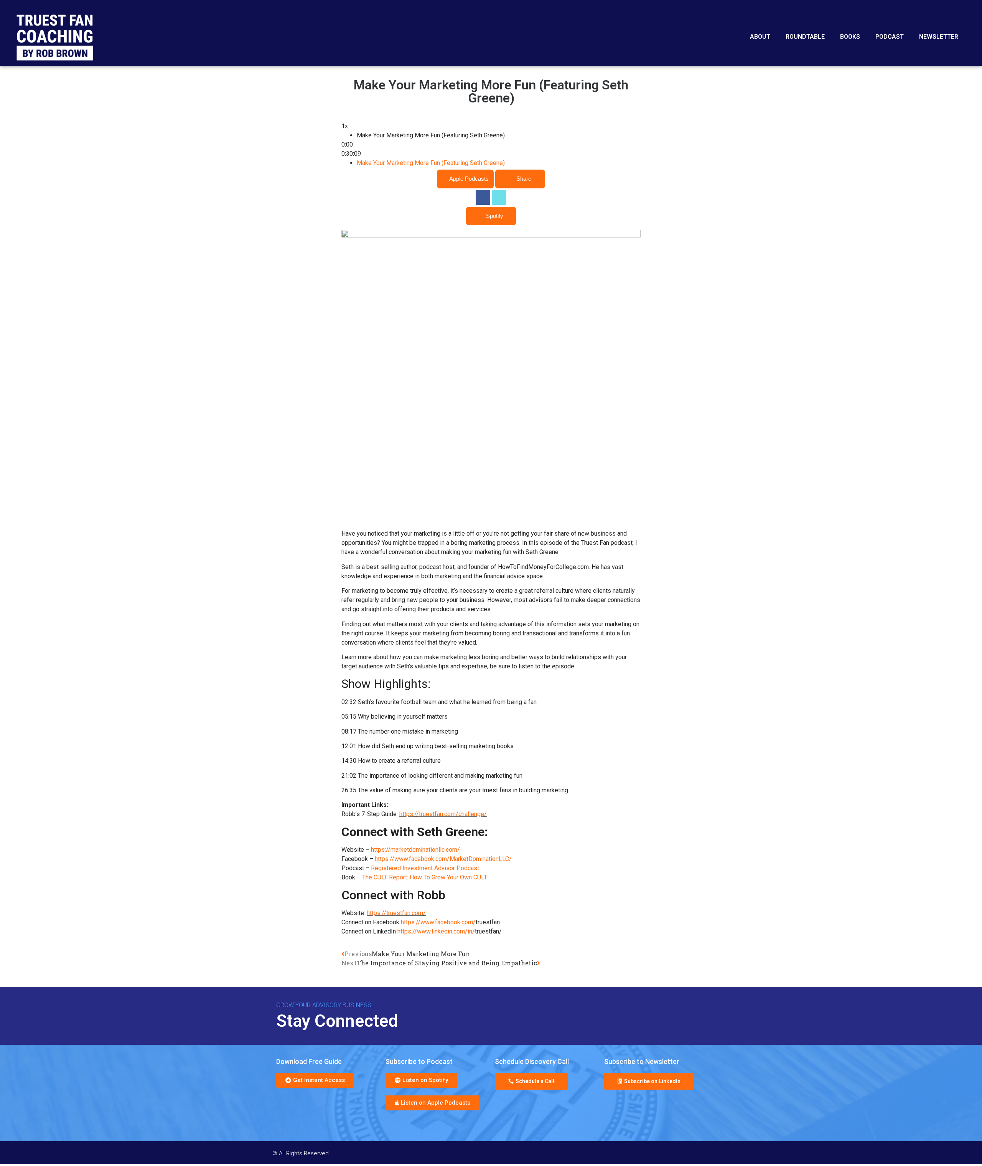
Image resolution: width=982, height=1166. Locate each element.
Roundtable (805, 36)
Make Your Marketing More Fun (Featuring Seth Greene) (431, 163)
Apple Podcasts (469, 179)
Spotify (494, 216)
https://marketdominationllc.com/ (415, 850)
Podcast (889, 36)
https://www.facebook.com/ (438, 922)
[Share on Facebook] (483, 197)
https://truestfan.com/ (396, 913)
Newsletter (938, 36)
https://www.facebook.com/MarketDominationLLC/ (443, 859)
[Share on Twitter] (499, 197)
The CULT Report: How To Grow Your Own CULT (424, 877)
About (760, 36)
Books (850, 36)
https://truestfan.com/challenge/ (443, 814)
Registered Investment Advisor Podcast (425, 868)
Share (523, 179)
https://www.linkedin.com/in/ (436, 931)
